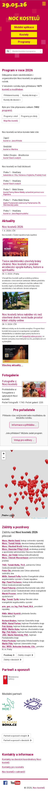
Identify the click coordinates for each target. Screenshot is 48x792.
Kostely (24, 34)
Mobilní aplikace (24, 27)
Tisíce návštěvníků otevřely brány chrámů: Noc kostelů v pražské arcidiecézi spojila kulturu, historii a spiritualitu (22, 266)
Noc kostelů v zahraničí (13, 771)
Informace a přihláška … (24, 424)
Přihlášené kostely (11, 95)
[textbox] (25, 51)
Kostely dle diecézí (11, 100)
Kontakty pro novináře (13, 767)
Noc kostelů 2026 (12, 226)
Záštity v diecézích (12, 660)
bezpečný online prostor (32, 336)
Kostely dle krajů (29, 95)
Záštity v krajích (24, 655)
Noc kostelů (39, 787)
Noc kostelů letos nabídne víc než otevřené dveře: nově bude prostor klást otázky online (22, 317)
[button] (21, 485)
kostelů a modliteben (12, 89)
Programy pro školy (29, 116)
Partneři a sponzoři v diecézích (17, 740)
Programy (24, 41)
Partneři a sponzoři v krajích (15, 736)
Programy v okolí (11, 116)
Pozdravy (8, 655)
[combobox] (27, 51)
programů (7, 110)
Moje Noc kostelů (11, 121)
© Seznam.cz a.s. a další (41, 518)
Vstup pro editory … (24, 440)
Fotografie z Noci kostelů (9, 383)
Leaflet (33, 518)
